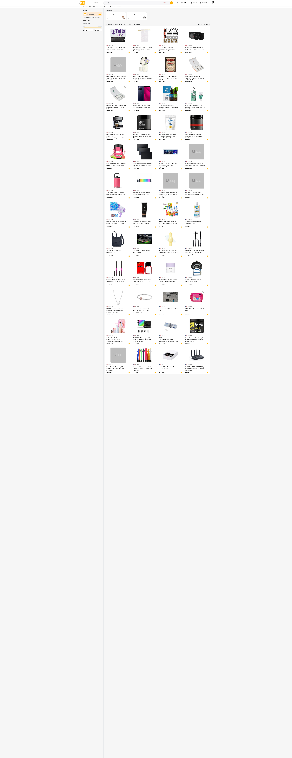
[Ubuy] (82, 2)
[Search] (171, 2)
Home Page (86, 6)
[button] (182, 3)
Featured (206, 24)
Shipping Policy (87, 20)
